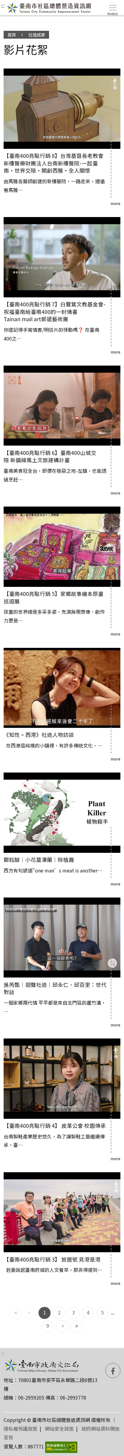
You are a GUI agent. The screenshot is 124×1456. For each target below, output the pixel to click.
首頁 (12, 34)
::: (3, 5)
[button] (112, 9)
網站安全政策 (59, 1428)
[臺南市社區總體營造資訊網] (49, 8)
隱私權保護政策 (20, 1428)
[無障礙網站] (61, 1446)
